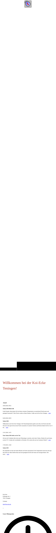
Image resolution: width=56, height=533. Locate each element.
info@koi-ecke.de (7, 504)
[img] (28, 189)
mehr (49, 413)
